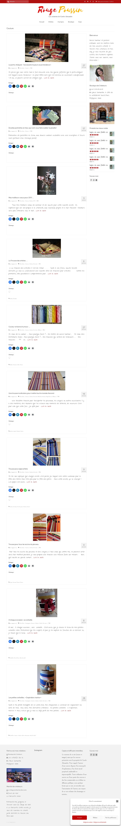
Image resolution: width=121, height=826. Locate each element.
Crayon (11, 582)
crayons (14, 431)
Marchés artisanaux (42, 396)
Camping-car (27, 623)
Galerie (23, 735)
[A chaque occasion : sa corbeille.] (46, 603)
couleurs (11, 431)
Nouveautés (27, 735)
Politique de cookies (88, 822)
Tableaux (39, 330)
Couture (27, 68)
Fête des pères (20, 506)
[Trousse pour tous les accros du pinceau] (47, 527)
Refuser (95, 817)
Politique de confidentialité (99, 822)
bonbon (11, 364)
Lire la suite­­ (49, 78)
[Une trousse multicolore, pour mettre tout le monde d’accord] (46, 381)
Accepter (79, 817)
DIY (34, 201)
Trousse (21, 364)
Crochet (40, 623)
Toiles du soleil (23, 658)
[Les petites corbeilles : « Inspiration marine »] (46, 679)
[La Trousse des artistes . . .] (47, 248)
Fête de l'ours (16, 658)
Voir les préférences (110, 817)
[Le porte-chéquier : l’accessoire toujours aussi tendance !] (46, 48)
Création (31, 201)
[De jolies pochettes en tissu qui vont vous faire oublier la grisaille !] (47, 115)
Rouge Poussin (49, 396)
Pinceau (25, 506)
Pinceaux (18, 431)
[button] (117, 801)
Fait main (35, 264)
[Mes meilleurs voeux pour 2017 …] (46, 180)
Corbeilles (12, 735)
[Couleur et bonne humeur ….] (47, 314)
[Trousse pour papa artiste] (47, 452)
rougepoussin (13, 68)
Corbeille (11, 658)
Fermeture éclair (16, 364)
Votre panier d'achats (105, 1)
